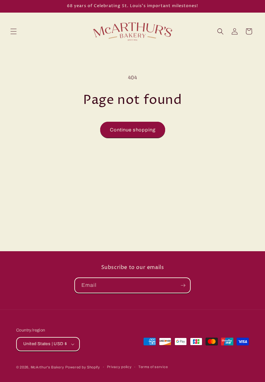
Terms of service (153, 367)
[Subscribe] (183, 285)
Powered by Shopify (82, 367)
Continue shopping (132, 129)
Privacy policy (119, 367)
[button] (13, 31)
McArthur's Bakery (47, 367)
